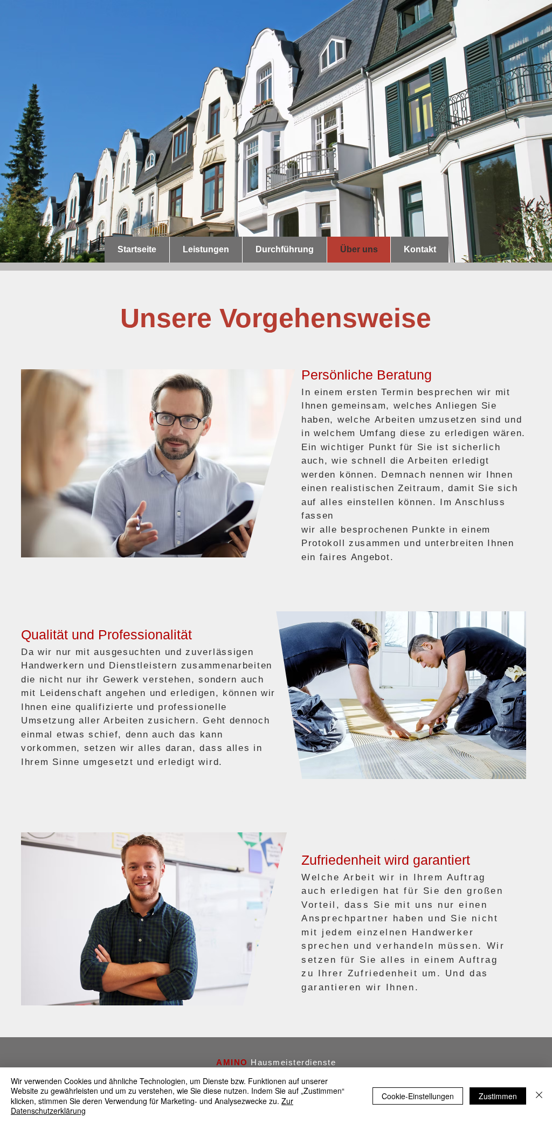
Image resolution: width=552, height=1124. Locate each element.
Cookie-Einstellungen (418, 1096)
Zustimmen (498, 1096)
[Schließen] (539, 1095)
